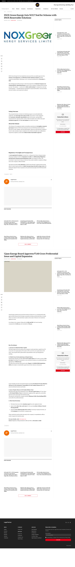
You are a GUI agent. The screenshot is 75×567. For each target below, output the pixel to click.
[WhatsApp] (2, 69)
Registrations (38, 8)
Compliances (45, 8)
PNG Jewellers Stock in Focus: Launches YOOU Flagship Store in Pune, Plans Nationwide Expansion (44, 222)
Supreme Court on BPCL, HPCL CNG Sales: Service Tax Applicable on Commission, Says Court (21, 1)
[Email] (2, 66)
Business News (13, 20)
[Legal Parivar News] (37, 4)
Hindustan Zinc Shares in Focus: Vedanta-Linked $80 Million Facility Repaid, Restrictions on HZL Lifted (27, 237)
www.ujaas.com (22, 419)
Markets (17, 8)
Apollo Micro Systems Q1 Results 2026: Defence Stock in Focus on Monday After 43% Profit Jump (43, 237)
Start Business (30, 8)
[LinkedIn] (2, 64)
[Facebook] (2, 59)
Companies (23, 8)
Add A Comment (28, 244)
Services (61, 8)
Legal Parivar (14, 179)
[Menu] (72, 9)
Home (13, 8)
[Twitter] (2, 61)
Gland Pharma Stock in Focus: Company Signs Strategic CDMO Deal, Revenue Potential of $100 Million (10, 238)
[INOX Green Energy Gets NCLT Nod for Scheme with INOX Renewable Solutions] (28, 37)
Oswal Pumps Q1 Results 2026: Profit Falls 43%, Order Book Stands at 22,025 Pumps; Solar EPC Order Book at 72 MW (27, 222)
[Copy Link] (2, 71)
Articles (20, 531)
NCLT (11, 174)
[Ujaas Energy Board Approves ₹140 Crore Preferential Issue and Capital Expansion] (28, 276)
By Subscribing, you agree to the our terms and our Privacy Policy (58, 537)
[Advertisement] (28, 64)
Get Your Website (54, 8)
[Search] (71, 9)
